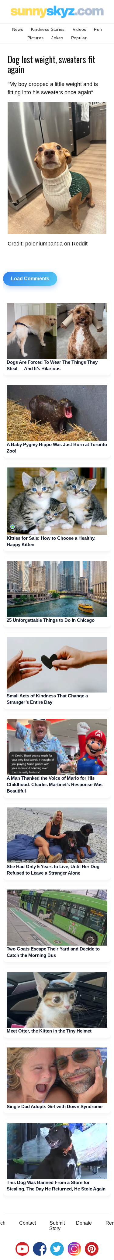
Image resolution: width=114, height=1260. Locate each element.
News (17, 29)
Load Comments (30, 278)
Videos (79, 29)
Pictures (35, 37)
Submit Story (57, 1225)
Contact (27, 1223)
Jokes (57, 37)
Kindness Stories (48, 29)
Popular (79, 37)
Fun (98, 29)
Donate (84, 1223)
